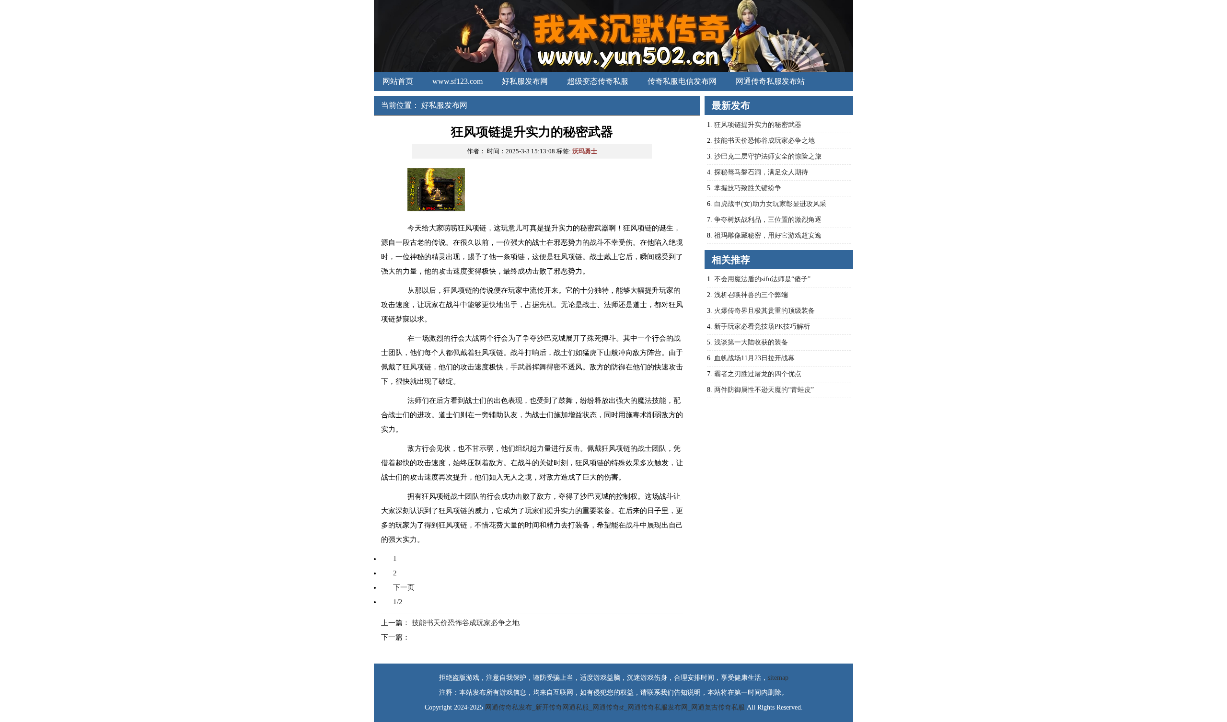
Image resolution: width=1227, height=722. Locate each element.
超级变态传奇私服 (597, 81)
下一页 (404, 587)
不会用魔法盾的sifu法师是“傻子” (762, 279)
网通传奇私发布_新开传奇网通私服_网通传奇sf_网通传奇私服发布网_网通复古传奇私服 (615, 707)
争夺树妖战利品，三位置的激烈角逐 (768, 219)
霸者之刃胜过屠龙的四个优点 (757, 374)
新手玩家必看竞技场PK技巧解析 (762, 326)
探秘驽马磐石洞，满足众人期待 (761, 172)
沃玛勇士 (584, 151)
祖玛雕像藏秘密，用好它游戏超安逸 (768, 235)
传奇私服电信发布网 (682, 81)
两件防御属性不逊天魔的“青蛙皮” (764, 389)
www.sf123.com (457, 81)
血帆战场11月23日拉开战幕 (754, 358)
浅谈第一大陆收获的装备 (751, 342)
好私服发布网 (525, 81)
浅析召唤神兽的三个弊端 (751, 294)
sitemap (778, 677)
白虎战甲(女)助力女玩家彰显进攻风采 (770, 203)
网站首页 (397, 81)
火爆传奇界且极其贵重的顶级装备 (764, 310)
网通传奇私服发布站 (770, 81)
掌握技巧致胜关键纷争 (747, 188)
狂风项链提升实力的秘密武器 (757, 124)
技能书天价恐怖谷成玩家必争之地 (466, 623)
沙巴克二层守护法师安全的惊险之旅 (768, 156)
